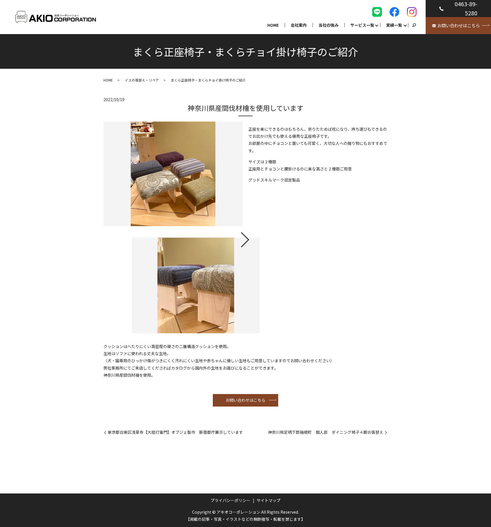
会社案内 (299, 25)
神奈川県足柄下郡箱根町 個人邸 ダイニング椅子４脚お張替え (325, 432)
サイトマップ (268, 500)
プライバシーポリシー (230, 500)
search (414, 25)
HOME (273, 25)
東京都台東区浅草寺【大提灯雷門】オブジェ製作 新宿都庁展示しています (175, 432)
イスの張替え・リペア (142, 80)
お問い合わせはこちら (245, 400)
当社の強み (328, 25)
